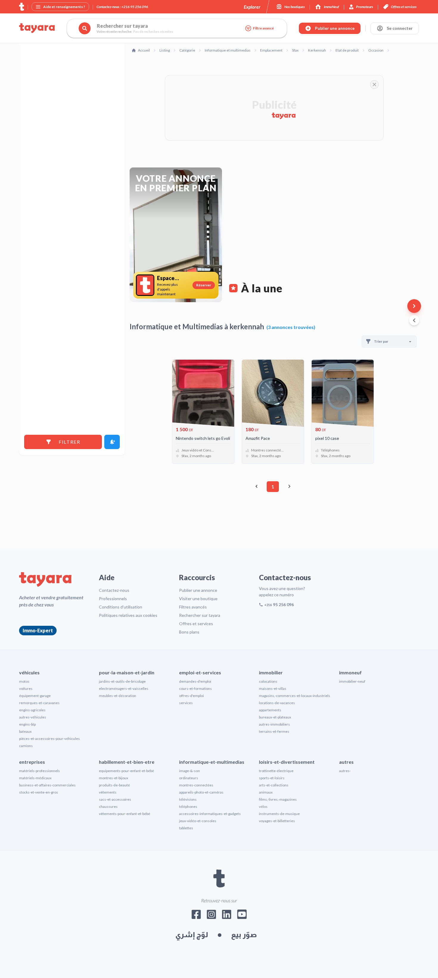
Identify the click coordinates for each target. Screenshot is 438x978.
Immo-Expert (38, 630)
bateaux (25, 731)
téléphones (188, 806)
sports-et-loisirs (272, 778)
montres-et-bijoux (113, 778)
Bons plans (189, 631)
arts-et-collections (273, 785)
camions (26, 745)
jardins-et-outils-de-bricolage (122, 681)
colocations (268, 681)
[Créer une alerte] (112, 442)
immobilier (271, 672)
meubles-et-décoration (117, 695)
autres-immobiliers (274, 724)
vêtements (108, 792)
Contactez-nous (114, 590)
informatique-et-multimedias (211, 762)
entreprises (32, 762)
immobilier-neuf (352, 681)
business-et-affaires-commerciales (47, 785)
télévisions (188, 799)
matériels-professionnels (39, 771)
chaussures (108, 806)
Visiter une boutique (198, 598)
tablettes (186, 828)
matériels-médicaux (35, 778)
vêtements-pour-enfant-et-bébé (124, 813)
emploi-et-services (200, 672)
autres (346, 762)
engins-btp (27, 724)
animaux (266, 792)
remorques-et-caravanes (39, 703)
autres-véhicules (32, 717)
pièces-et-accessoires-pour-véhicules (49, 738)
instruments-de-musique (279, 813)
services (186, 703)
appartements (270, 710)
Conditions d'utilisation (120, 606)
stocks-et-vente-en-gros (38, 792)
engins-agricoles (32, 710)
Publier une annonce (198, 590)
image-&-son (189, 771)
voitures (25, 688)
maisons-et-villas (272, 688)
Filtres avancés (193, 606)
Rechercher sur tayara (199, 615)
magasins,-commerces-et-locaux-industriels (294, 695)
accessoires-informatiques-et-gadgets (210, 813)
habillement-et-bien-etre (126, 762)
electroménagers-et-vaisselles (123, 688)
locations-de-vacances (277, 703)
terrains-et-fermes (274, 731)
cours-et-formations (195, 688)
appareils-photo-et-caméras (201, 792)
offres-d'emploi (191, 695)
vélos (263, 806)
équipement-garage (35, 695)
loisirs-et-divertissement (287, 762)
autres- (345, 771)
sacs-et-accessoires (115, 799)
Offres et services (196, 623)
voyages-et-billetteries (277, 821)
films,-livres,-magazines (278, 799)
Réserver (203, 285)
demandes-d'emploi (195, 681)
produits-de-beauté (114, 785)
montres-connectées (196, 785)
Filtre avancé (263, 28)
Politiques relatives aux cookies (128, 615)
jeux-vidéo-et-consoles (197, 821)
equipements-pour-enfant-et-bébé (126, 771)
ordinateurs (188, 778)
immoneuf (350, 672)
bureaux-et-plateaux (275, 717)
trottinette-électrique (276, 771)
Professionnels (113, 598)
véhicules (29, 672)
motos (24, 681)
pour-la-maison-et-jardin (126, 672)
